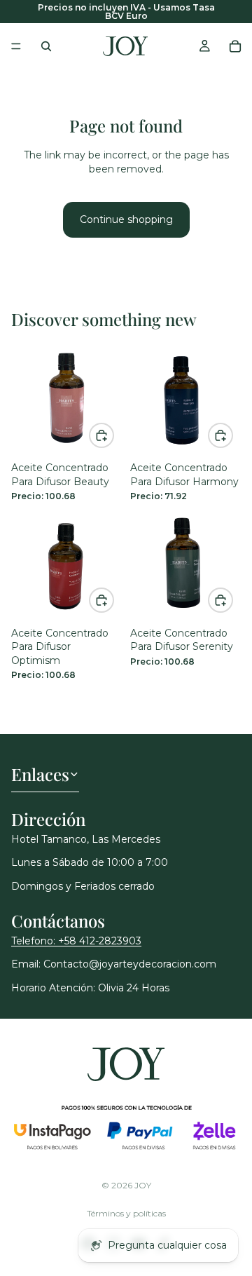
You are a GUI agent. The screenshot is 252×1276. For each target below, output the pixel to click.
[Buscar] (46, 46)
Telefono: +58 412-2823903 (76, 941)
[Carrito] (235, 46)
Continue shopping (126, 219)
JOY (142, 1185)
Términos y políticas (126, 1213)
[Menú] (16, 46)
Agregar (113, 434)
